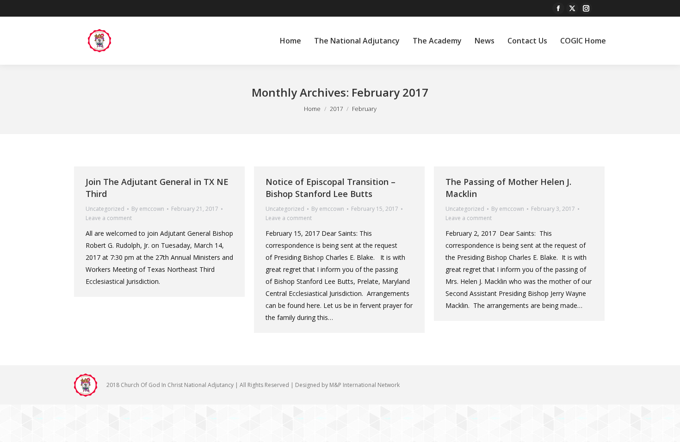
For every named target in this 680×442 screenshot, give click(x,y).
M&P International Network (364, 385)
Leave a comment (109, 218)
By (147, 209)
